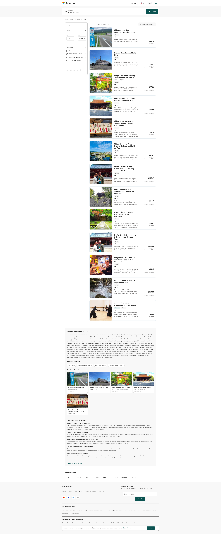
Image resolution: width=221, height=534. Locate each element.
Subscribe (140, 499)
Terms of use (78, 492)
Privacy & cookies (90, 492)
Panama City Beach (112, 510)
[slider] (66, 42)
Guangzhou (65, 513)
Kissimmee (65, 510)
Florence (98, 523)
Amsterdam (106, 523)
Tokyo (86, 510)
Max (79, 35)
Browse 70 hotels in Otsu (74, 463)
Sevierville (80, 510)
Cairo (118, 523)
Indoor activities (100, 365)
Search (153, 12)
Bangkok (102, 510)
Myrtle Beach (132, 510)
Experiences (78, 19)
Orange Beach (147, 510)
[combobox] (146, 24)
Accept (151, 528)
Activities (72, 51)
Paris (73, 523)
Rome (63, 523)
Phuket (113, 523)
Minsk (139, 510)
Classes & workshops (85, 365)
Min (67, 35)
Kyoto (125, 510)
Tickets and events (75, 60)
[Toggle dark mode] (150, 3)
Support (101, 492)
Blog (70, 492)
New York (85, 523)
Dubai (68, 523)
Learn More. (127, 528)
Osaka (91, 510)
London (154, 510)
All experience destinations (129, 523)
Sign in (157, 3)
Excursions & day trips (76, 57)
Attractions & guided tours (75, 54)
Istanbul (96, 510)
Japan (71, 19)
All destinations (74, 513)
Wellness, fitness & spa (116, 365)
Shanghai (72, 510)
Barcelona (92, 523)
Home (66, 19)
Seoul (120, 510)
